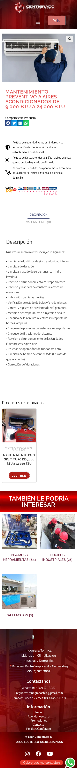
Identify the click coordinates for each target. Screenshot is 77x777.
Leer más (19, 475)
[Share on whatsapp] (26, 123)
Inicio (38, 712)
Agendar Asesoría (38, 716)
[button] (38, 21)
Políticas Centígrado (38, 728)
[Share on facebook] (8, 123)
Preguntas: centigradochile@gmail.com (38, 693)
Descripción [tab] (38, 214)
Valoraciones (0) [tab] (38, 222)
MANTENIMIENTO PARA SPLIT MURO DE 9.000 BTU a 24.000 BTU (19, 459)
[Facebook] (38, 754)
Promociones (38, 720)
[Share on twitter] (14, 123)
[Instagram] (27, 754)
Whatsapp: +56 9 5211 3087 (39, 687)
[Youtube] (50, 754)
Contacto (38, 724)
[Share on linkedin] (20, 123)
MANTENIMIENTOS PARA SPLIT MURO (19, 449)
